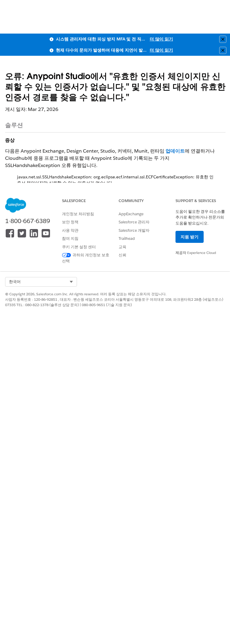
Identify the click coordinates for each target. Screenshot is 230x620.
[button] (41, 282)
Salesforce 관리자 (134, 222)
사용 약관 (70, 230)
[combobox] (41, 282)
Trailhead (127, 238)
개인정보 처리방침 (78, 213)
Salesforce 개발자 (134, 230)
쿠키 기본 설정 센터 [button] (79, 246)
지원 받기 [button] (190, 237)
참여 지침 (70, 238)
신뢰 (122, 255)
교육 (122, 246)
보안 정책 (70, 222)
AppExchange (131, 213)
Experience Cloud (201, 252)
